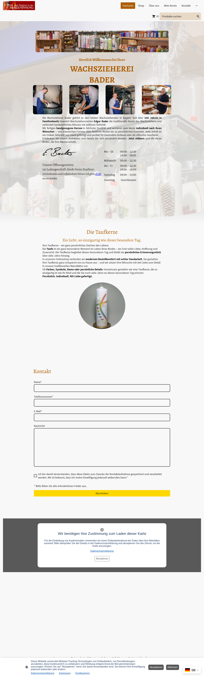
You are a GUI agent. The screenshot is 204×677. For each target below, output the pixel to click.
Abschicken (102, 493)
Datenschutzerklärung (102, 551)
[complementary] (192, 670)
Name (38, 382)
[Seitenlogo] (19, 5)
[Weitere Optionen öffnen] (197, 6)
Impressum (65, 673)
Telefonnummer (43, 396)
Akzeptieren (102, 558)
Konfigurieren (82, 673)
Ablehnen (172, 667)
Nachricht (39, 426)
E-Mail (38, 411)
